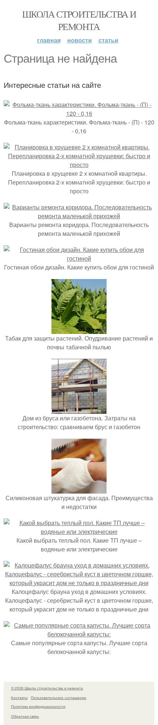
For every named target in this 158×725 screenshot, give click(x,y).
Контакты (19, 697)
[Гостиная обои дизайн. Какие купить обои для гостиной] (79, 258)
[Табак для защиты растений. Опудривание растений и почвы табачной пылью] (79, 329)
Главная (49, 40)
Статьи (108, 40)
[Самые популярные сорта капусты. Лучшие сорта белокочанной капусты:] (79, 634)
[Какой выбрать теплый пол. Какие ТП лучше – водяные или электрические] (79, 531)
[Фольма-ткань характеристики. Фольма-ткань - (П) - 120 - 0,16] (79, 113)
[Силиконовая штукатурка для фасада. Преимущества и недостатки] (79, 489)
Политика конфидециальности (38, 706)
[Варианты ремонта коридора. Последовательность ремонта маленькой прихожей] (79, 216)
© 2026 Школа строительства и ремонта (47, 688)
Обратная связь (25, 716)
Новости (79, 40)
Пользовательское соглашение (58, 697)
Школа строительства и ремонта (79, 20)
